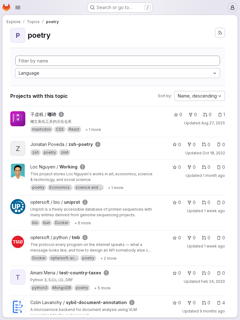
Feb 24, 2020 (213, 281)
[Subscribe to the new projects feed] (220, 33)
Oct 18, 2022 (213, 153)
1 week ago (214, 210)
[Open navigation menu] (18, 7)
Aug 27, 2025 (213, 123)
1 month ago (214, 175)
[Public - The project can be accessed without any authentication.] (61, 114)
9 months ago (212, 311)
